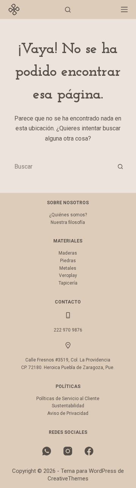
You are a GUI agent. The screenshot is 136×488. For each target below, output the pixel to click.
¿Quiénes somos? (68, 214)
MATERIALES (67, 241)
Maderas (68, 253)
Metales (67, 268)
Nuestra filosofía (68, 222)
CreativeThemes (68, 478)
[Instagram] (67, 451)
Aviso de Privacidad (67, 413)
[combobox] (61, 166)
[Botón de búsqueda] (120, 166)
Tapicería (68, 283)
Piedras (68, 260)
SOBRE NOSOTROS (68, 202)
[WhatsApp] (46, 451)
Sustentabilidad (68, 405)
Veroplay (68, 275)
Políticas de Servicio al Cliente (67, 398)
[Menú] (124, 9)
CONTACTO (68, 302)
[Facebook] (89, 451)
